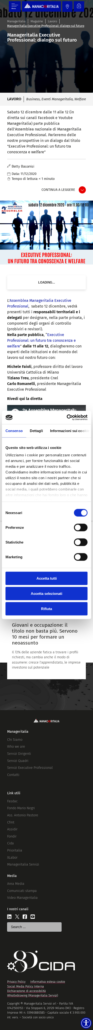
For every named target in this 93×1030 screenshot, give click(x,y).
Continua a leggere (58, 190)
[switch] (81, 527)
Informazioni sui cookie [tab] (69, 430)
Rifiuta (46, 608)
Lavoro (52, 21)
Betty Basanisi (23, 166)
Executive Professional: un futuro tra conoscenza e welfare (41, 340)
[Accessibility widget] (86, 1023)
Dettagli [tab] (36, 430)
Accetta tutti (46, 578)
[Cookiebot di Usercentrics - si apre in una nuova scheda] (67, 417)
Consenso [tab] (14, 430)
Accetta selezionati (46, 593)
